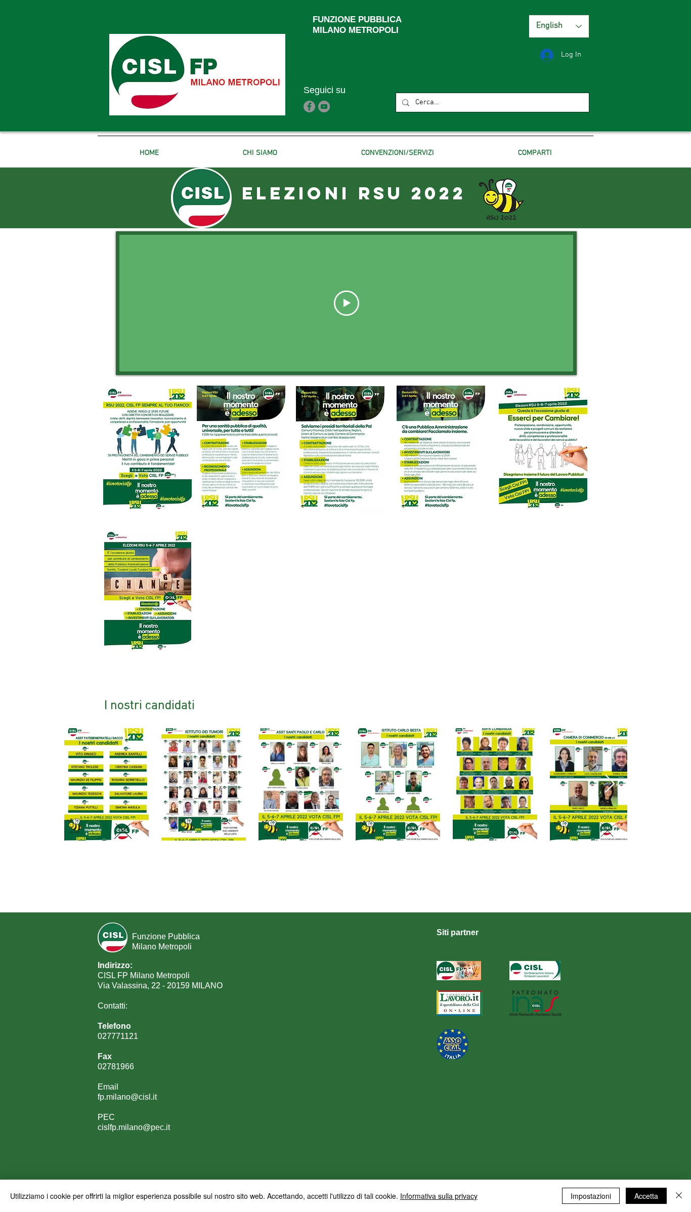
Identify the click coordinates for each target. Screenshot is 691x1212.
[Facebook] (309, 106)
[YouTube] (324, 106)
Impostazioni (591, 1196)
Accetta (646, 1196)
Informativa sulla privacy (439, 1196)
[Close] (679, 1196)
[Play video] (346, 303)
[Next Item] (610, 784)
